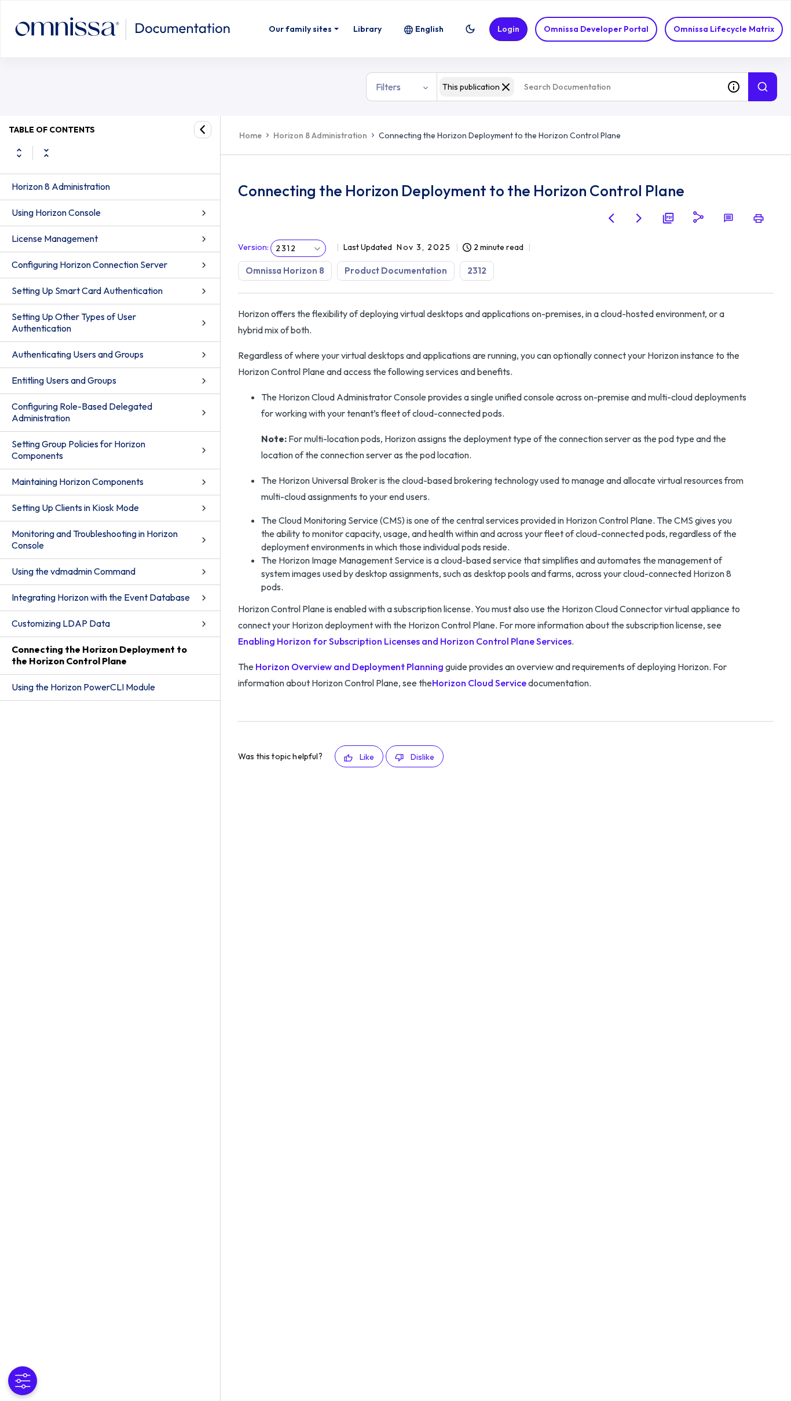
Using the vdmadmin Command (74, 571)
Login (508, 29)
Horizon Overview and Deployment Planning (349, 666)
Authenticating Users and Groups (78, 354)
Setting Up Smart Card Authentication (87, 290)
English (429, 29)
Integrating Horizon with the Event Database (101, 597)
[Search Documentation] (762, 86)
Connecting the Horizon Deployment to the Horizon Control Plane (99, 655)
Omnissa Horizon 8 (285, 270)
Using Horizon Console (56, 212)
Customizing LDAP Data (61, 623)
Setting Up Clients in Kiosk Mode (75, 507)
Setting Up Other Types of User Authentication (74, 322)
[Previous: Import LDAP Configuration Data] (611, 218)
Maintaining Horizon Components (78, 481)
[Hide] (202, 129)
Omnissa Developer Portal (596, 29)
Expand (19, 153)
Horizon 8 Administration (61, 186)
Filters (388, 87)
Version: (253, 247)
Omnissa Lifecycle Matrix (723, 29)
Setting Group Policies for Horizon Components (78, 449)
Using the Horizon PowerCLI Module (83, 687)
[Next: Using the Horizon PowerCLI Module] (639, 218)
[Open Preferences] (22, 1380)
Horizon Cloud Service (479, 683)
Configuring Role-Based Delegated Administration (82, 412)
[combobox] (578, 86)
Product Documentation (396, 270)
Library (367, 29)
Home (250, 135)
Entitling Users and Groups (64, 380)
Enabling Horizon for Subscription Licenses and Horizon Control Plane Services (405, 641)
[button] (470, 29)
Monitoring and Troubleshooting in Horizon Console (95, 539)
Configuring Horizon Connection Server (89, 264)
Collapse (46, 153)
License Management (55, 238)
